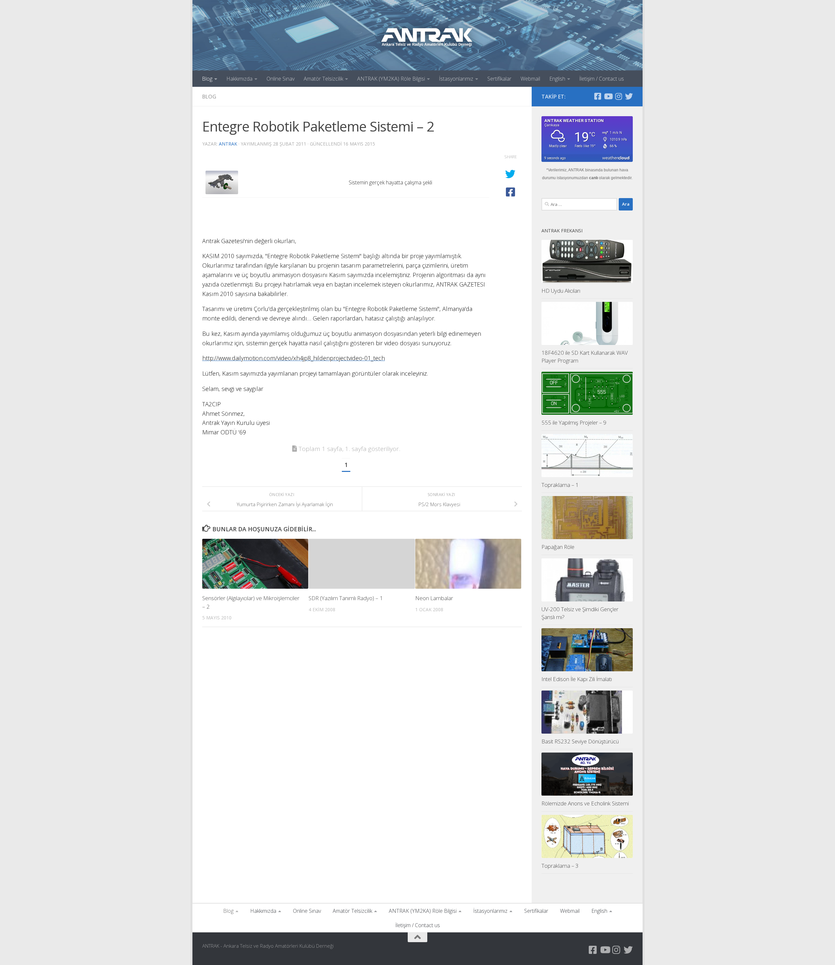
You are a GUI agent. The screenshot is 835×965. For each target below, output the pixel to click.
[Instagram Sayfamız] (618, 96)
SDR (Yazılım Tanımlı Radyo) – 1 (346, 598)
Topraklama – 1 (560, 485)
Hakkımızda (239, 78)
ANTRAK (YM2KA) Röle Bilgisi (391, 78)
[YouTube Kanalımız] (608, 96)
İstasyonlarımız (456, 78)
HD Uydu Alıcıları (560, 290)
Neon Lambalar (434, 598)
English (557, 78)
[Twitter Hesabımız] (629, 96)
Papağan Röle (557, 547)
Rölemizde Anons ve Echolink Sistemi (585, 803)
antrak (228, 144)
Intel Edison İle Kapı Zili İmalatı (576, 679)
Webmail (530, 78)
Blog (207, 78)
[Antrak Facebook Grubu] (597, 96)
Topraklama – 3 (560, 865)
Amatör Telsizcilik (323, 78)
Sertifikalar (499, 78)
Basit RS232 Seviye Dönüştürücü (580, 741)
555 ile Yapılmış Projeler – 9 (573, 422)
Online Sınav (280, 78)
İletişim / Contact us (601, 78)
